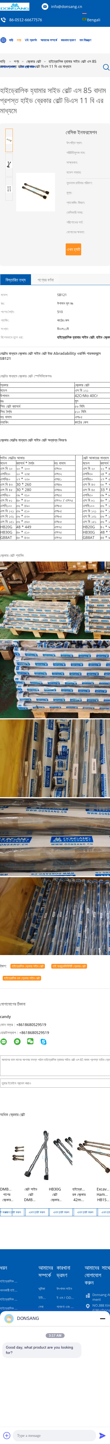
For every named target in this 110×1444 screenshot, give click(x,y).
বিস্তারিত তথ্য (16, 280)
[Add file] (7, 1435)
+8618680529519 (31, 1024)
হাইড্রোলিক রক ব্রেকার (13, 1281)
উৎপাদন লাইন (64, 1288)
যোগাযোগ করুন (7, 66)
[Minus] (102, 1318)
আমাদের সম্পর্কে (49, 40)
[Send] (102, 1435)
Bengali (93, 19)
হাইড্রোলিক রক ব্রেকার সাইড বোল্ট (22, 978)
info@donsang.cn (66, 6)
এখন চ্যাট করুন (27, 66)
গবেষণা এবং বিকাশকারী (69, 1306)
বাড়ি (11, 40)
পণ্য (19, 40)
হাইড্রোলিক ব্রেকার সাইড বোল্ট (28, 966)
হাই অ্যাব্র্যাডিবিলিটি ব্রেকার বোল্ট (69, 966)
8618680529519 (35, 1032)
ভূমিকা (41, 1288)
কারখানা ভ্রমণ (68, 40)
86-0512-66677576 (25, 20)
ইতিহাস (42, 1297)
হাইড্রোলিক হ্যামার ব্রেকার (15, 1299)
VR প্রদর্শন (31, 40)
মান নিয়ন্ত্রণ (85, 40)
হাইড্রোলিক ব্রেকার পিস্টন (14, 1308)
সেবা (41, 1306)
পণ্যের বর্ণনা (46, 280)
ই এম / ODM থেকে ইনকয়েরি (74, 1297)
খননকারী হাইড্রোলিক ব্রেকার (16, 1290)
